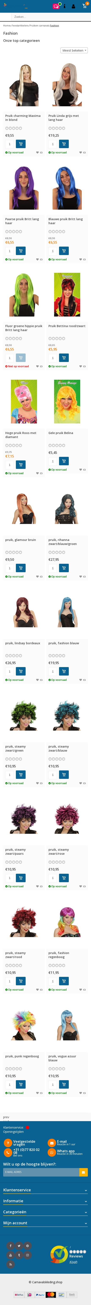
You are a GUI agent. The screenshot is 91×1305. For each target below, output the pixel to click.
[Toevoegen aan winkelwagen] (21, 144)
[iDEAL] (29, 1297)
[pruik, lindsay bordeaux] (23, 612)
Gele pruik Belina (60, 433)
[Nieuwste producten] (10, 1264)
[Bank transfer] (72, 1297)
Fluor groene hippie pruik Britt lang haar (23, 328)
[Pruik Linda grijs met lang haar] (67, 84)
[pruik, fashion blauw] (67, 612)
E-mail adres (13, 1172)
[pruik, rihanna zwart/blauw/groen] (67, 508)
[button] (85, 6)
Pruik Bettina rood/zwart (66, 326)
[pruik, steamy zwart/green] (23, 715)
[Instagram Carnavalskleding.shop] (27, 1255)
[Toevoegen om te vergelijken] (41, 152)
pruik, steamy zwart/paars (15, 852)
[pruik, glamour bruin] (23, 508)
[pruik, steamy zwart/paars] (23, 818)
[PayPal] (40, 1297)
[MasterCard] (51, 1297)
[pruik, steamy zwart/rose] (67, 818)
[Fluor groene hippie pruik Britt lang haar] (23, 295)
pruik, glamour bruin (20, 540)
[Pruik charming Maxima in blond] (23, 84)
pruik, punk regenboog (22, 1056)
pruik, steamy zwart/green (15, 748)
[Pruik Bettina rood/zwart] (67, 295)
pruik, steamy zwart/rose (58, 852)
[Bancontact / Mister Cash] (61, 1297)
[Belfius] (19, 1297)
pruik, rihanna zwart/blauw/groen (62, 542)
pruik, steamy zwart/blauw (58, 748)
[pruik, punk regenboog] (23, 1025)
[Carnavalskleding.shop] (14, 6)
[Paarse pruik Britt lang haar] (23, 188)
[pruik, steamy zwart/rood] (23, 921)
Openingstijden (13, 1132)
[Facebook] (10, 1246)
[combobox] (74, 50)
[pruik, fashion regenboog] (67, 921)
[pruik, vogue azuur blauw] (67, 1025)
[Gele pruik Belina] (67, 401)
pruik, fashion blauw (63, 643)
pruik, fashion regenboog (58, 955)
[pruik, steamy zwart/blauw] (67, 715)
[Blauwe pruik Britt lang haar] (67, 188)
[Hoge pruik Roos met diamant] (23, 401)
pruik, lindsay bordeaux (22, 643)
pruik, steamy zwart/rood (15, 955)
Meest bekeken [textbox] (72, 50)
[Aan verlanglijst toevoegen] (37, 152)
